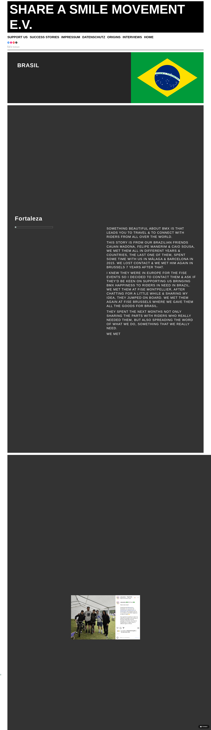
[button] (203, 726)
